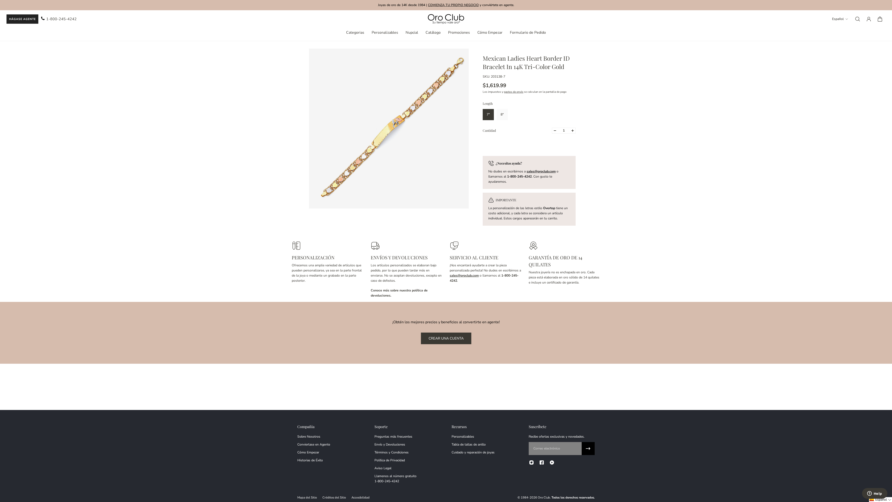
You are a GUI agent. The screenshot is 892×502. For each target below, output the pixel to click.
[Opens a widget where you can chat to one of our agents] (874, 494)
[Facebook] (542, 462)
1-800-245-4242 (61, 19)
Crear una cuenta (446, 338)
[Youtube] (552, 462)
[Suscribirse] (588, 448)
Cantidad (489, 130)
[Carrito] (879, 19)
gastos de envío (513, 92)
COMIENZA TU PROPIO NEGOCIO (453, 5)
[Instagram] (531, 462)
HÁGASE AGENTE (22, 19)
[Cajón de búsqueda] (857, 19)
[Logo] (446, 19)
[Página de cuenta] (868, 19)
